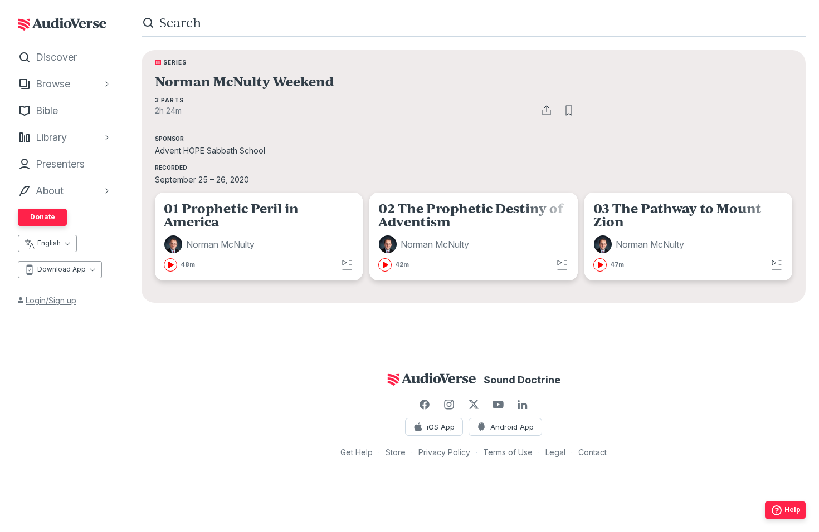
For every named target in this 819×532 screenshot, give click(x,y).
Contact (592, 452)
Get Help (356, 452)
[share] (546, 110)
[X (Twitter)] (473, 404)
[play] (170, 265)
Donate (42, 217)
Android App (512, 426)
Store (396, 452)
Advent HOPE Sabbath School (210, 150)
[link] (259, 236)
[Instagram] (449, 404)
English (49, 243)
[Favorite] (569, 110)
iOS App (441, 426)
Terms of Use (508, 452)
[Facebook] (424, 404)
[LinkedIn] (522, 404)
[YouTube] (498, 404)
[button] (211, 244)
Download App (61, 269)
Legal (555, 452)
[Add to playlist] (347, 265)
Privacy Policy (444, 452)
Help (792, 509)
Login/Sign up (51, 300)
